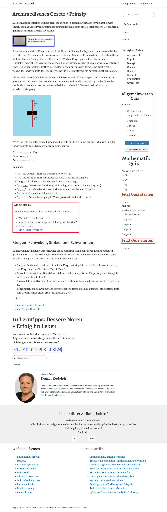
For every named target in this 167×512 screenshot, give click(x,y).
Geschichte (133, 83)
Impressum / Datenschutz (71, 507)
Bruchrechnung (25, 488)
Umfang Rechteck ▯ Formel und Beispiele (112, 476)
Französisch (134, 79)
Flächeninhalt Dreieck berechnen (107, 456)
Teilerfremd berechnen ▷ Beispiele (108, 488)
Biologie (131, 63)
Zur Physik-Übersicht (29, 309)
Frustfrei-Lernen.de (23, 3)
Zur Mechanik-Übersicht (30, 305)
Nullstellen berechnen (29, 480)
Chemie (131, 67)
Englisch (132, 75)
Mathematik (134, 55)
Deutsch (131, 71)
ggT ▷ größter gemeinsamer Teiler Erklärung (114, 492)
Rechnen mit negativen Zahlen (106, 480)
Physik (131, 59)
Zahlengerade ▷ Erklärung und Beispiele (111, 484)
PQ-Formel (23, 472)
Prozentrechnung (26, 468)
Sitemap (84, 507)
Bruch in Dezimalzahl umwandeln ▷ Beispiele (114, 468)
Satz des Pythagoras (28, 464)
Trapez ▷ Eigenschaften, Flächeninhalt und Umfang (118, 460)
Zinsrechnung (24, 492)
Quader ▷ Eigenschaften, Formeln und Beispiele (115, 464)
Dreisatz (21, 460)
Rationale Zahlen (26, 484)
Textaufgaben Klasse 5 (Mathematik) (110, 472)
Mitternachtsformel (28, 476)
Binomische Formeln (28, 456)
